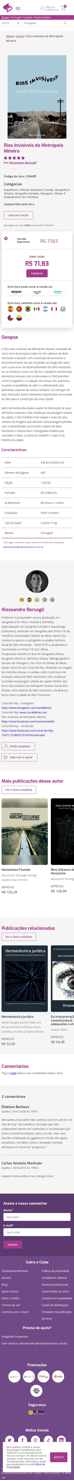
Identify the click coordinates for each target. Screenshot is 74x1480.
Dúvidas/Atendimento (15, 1271)
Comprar (37, 273)
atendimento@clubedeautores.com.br (23, 546)
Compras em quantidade (57, 1298)
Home (10, 36)
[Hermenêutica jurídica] (25, 978)
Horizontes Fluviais (16, 870)
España (27, 17)
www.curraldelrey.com (33, 712)
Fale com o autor (21, 757)
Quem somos (10, 1291)
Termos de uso (11, 1305)
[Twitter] (9, 1440)
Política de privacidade (55, 1271)
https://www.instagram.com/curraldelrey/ (27, 708)
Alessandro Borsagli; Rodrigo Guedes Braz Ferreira (19, 877)
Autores (6, 1278)
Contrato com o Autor (15, 1312)
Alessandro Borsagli (22, 162)
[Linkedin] (61, 1440)
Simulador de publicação (57, 1315)
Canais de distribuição (55, 1305)
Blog (4, 1284)
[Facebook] (22, 1440)
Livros (20, 36)
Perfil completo (20, 746)
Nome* (8, 1210)
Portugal (15, 17)
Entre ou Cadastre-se (52, 8)
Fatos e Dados (11, 1298)
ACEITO (59, 1457)
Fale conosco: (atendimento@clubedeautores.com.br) (34, 1343)
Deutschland (42, 17)
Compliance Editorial (54, 1278)
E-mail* (8, 1225)
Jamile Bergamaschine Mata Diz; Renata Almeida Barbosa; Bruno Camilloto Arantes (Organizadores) (23, 1027)
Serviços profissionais (55, 1284)
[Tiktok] (48, 1440)
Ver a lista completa (18, 789)
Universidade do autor (55, 1291)
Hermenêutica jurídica (18, 1017)
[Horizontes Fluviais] (25, 831)
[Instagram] (35, 1440)
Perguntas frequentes (15, 1336)
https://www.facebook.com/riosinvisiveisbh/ (28, 721)
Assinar (13, 1244)
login (14, 1073)
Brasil (5, 17)
